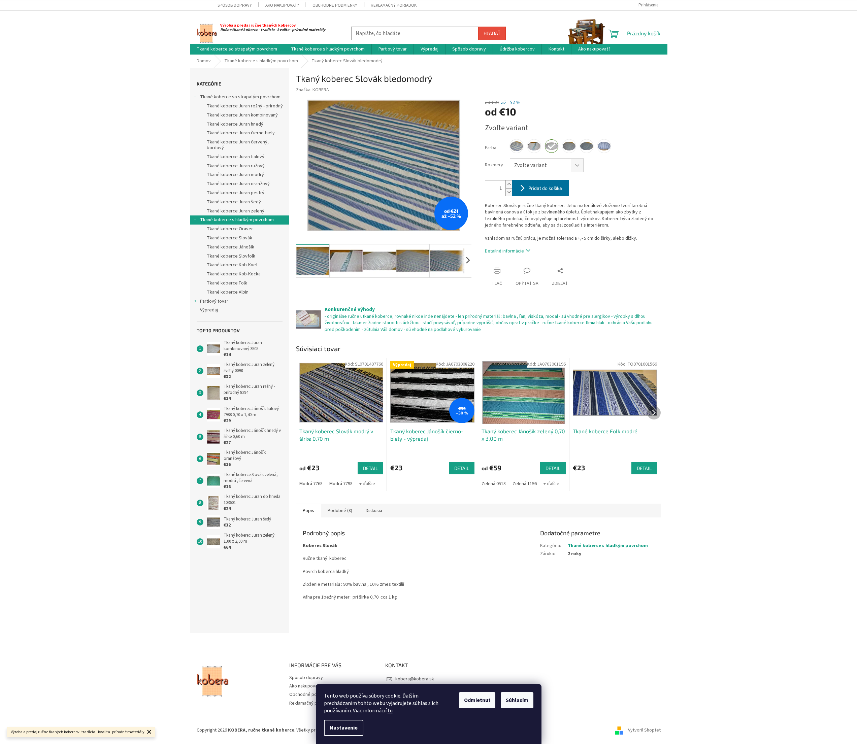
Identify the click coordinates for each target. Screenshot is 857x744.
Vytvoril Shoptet (644, 730)
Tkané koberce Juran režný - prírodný (245, 106)
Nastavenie (344, 728)
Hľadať (492, 33)
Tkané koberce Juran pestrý (235, 193)
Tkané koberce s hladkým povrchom (237, 219)
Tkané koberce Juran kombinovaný (242, 115)
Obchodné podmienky (334, 5)
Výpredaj (209, 310)
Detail (370, 468)
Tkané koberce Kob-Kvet (232, 265)
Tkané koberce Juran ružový (236, 166)
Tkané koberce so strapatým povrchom (240, 97)
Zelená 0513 (494, 483)
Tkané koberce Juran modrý (235, 174)
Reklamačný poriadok (394, 5)
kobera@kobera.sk (414, 679)
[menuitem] (237, 49)
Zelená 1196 (525, 483)
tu (390, 710)
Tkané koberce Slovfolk (231, 256)
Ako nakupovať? (282, 5)
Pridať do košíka (545, 188)
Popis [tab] (308, 510)
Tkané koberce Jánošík (230, 247)
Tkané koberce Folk (227, 283)
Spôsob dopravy (235, 5)
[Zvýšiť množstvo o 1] (508, 184)
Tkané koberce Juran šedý (234, 202)
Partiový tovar (214, 301)
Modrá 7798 (341, 483)
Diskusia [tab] (374, 510)
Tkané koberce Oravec (230, 229)
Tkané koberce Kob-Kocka (234, 274)
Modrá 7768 (311, 483)
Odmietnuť (477, 700)
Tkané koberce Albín (228, 292)
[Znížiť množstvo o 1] (508, 192)
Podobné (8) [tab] (340, 510)
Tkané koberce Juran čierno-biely (241, 133)
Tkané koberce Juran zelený (235, 211)
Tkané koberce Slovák (229, 238)
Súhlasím (517, 700)
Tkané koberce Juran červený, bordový (238, 145)
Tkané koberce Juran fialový (235, 157)
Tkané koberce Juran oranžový (238, 183)
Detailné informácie (504, 251)
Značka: (312, 90)
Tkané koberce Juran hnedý (235, 124)
